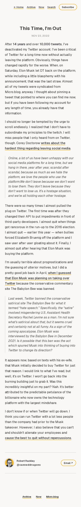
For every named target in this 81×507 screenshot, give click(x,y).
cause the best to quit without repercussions (38, 438)
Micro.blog (52, 496)
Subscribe (68, 7)
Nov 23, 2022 (40, 35)
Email (67, 463)
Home (19, 7)
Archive (31, 7)
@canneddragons (29, 464)
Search (51, 7)
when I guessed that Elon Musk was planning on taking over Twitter (38, 278)
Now (41, 7)
